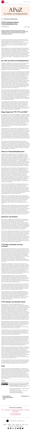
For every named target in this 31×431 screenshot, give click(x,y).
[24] (7, 251)
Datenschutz (9, 424)
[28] (19, 295)
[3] (27, 80)
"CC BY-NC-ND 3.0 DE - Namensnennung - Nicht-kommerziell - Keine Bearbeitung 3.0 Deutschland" (19, 384)
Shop (2, 4)
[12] (9, 129)
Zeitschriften (5, 4)
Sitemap (13, 424)
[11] (9, 126)
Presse (27, 424)
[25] (13, 258)
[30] (12, 350)
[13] (11, 135)
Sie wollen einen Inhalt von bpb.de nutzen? (16, 392)
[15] (26, 143)
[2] (26, 78)
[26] (5, 261)
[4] (18, 87)
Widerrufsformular (16, 411)
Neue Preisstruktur (7, 409)
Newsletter (17, 424)
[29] (19, 334)
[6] (13, 99)
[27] (22, 289)
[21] (5, 224)
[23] (9, 249)
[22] (20, 241)
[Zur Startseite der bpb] (4, 3)
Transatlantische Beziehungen (10, 19)
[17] (23, 176)
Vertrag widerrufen (15, 414)
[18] (2, 179)
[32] (17, 354)
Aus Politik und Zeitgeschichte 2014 (20, 4)
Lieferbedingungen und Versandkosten (17, 409)
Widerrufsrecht (26, 409)
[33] (27, 371)
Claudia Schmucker (5, 26)
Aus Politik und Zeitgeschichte (11, 4)
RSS (20, 424)
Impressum (4, 424)
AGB (2, 409)
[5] (16, 96)
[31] (26, 352)
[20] (27, 213)
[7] (21, 103)
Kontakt (23, 424)
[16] (28, 164)
